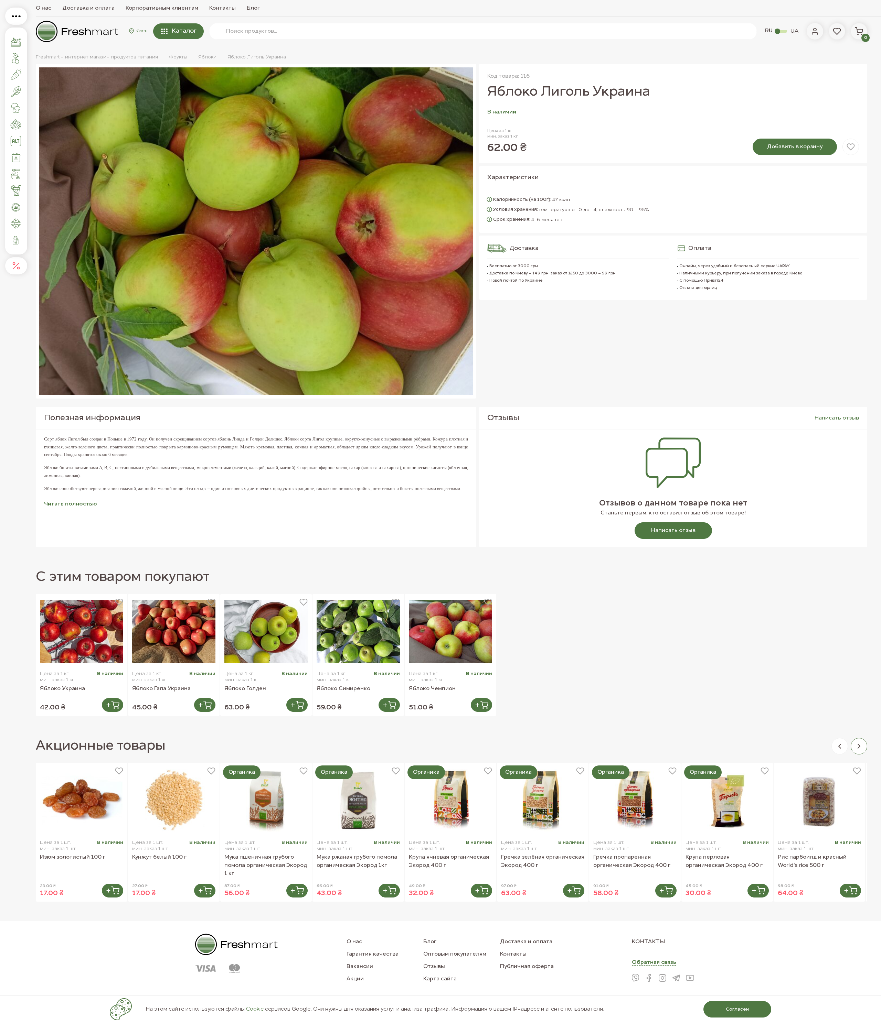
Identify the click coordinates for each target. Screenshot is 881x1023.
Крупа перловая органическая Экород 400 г (724, 861)
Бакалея (16, 157)
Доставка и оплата (88, 8)
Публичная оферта (527, 966)
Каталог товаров (16, 16)
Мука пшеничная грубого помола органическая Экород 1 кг (265, 866)
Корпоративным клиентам (162, 8)
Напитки (16, 190)
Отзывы (434, 966)
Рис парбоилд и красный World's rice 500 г (812, 861)
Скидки (16, 265)
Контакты (222, 8)
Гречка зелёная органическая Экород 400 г (542, 861)
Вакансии (360, 966)
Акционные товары (101, 746)
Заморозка (16, 223)
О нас (43, 8)
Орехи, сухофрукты (16, 124)
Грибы (16, 108)
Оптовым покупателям (454, 954)
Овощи (16, 75)
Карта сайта (440, 979)
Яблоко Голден (245, 689)
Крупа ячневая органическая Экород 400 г (449, 861)
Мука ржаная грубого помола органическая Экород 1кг (357, 861)
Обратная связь (654, 962)
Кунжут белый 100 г (159, 857)
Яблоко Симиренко (343, 689)
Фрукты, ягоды (16, 58)
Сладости (16, 174)
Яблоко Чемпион (432, 689)
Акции (355, 979)
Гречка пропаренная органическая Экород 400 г (631, 861)
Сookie (255, 1009)
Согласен (737, 1009)
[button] (839, 746)
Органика (16, 207)
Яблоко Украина (62, 689)
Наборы (16, 42)
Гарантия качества (373, 954)
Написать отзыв (673, 530)
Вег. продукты (16, 141)
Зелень (16, 91)
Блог (253, 8)
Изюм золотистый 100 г (72, 857)
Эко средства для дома (16, 240)
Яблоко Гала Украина (161, 689)
